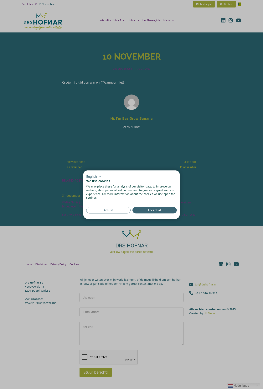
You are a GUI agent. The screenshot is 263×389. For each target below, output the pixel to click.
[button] (93, 176)
